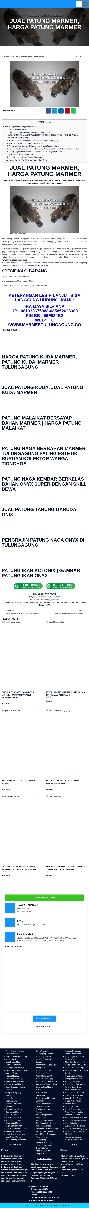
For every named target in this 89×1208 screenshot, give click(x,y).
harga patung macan (53, 183)
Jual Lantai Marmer (14, 1112)
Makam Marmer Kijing (44, 1079)
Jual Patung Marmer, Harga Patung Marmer (20, 127)
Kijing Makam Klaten (73, 1079)
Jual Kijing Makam (43, 1056)
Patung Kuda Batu (72, 1081)
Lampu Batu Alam (72, 1115)
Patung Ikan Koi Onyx (44, 1142)
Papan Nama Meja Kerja (45, 1065)
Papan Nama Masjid (14, 1084)
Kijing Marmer (11, 1115)
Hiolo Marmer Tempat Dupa (17, 1056)
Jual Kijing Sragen (43, 1070)
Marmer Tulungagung (39, 265)
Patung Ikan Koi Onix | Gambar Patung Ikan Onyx (26, 160)
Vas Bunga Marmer (73, 1137)
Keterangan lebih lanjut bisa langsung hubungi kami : (30, 132)
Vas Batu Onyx (12, 1101)
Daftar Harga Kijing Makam (76, 1120)
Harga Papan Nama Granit (76, 1065)
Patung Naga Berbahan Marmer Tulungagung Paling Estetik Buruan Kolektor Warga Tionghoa (42, 149)
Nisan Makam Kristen (74, 1112)
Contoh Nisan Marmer (44, 1104)
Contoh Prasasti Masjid (74, 1068)
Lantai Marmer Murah (44, 1145)
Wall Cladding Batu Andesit (46, 1081)
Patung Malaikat (12, 1076)
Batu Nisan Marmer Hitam (46, 1084)
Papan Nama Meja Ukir (74, 1093)
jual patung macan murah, (70, 180)
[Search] (85, 4)
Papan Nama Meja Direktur (17, 1129)
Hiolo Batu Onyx (72, 1123)
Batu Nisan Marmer (14, 1137)
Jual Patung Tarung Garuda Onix (20, 154)
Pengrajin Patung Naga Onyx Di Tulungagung (24, 157)
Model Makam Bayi (43, 1151)
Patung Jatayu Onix (14, 1109)
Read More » (6, 704)
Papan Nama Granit (43, 1076)
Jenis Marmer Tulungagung (46, 1134)
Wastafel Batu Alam (73, 1098)
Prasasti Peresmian (73, 1051)
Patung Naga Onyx (73, 1087)
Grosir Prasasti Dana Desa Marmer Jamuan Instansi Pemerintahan (18, 695)
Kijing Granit (11, 1098)
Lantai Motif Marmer (73, 1054)
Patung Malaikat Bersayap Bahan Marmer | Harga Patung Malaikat (32, 146)
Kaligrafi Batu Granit (43, 1154)
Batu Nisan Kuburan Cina (16, 1070)
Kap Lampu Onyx (42, 1106)
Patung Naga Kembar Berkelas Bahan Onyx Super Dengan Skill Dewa (34, 152)
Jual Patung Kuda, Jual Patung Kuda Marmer (24, 143)
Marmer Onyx (11, 1073)
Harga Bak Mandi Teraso (75, 1140)
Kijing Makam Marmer (15, 1051)
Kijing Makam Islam (14, 1120)
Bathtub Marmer (71, 1106)
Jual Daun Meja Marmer (75, 1126)
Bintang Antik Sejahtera (42, 1205)
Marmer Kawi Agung (14, 1065)
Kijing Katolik (11, 1059)
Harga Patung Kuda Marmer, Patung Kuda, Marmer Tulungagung (32, 140)
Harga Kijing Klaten (73, 1101)
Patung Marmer (41, 1068)
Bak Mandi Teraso (13, 1118)
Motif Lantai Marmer (43, 1073)
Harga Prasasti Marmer (15, 1134)
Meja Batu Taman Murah (75, 1062)
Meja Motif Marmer (13, 1131)
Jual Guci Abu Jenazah (74, 1095)
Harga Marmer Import (44, 1120)
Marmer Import (71, 1104)
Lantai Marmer (12, 1054)
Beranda (6, 56)
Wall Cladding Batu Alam (16, 1140)
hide (49, 122)
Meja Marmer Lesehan (44, 1131)
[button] (74, 4)
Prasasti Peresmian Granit (76, 1118)
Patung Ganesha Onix (15, 1068)
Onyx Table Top (41, 1148)
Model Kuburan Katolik (15, 1081)
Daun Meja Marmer (14, 1123)
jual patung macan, (12, 180)
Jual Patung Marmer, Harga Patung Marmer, (40, 180)
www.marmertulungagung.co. (14, 260)
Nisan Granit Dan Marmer (75, 1084)
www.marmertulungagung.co (45, 324)
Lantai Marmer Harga (14, 1079)
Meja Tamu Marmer (14, 1126)
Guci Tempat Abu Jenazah (46, 1123)
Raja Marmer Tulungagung (76, 1129)
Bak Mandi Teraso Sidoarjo (46, 1129)
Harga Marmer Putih (73, 1076)
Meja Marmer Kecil (73, 1090)
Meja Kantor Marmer (14, 1062)
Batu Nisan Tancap (43, 1126)
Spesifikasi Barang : (18, 129)
